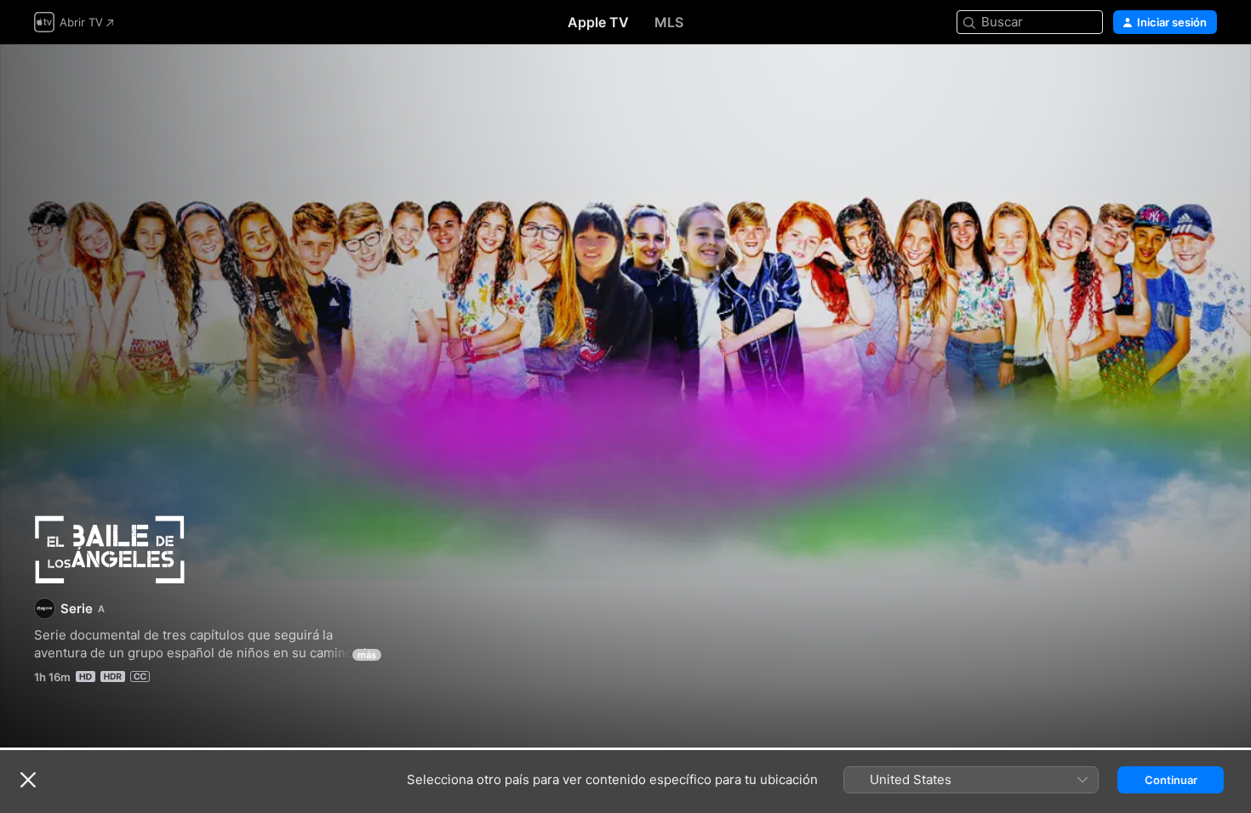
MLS (668, 22)
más (366, 655)
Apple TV (598, 22)
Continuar (1171, 780)
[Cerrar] (28, 779)
